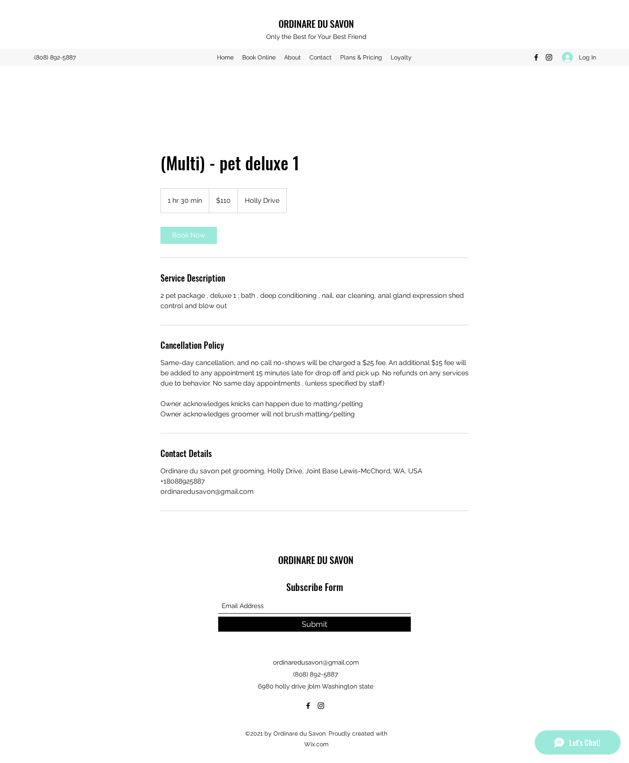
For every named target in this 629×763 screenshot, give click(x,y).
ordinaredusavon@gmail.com (316, 662)
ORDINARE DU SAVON (316, 23)
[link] (188, 235)
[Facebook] (536, 57)
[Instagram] (549, 57)
